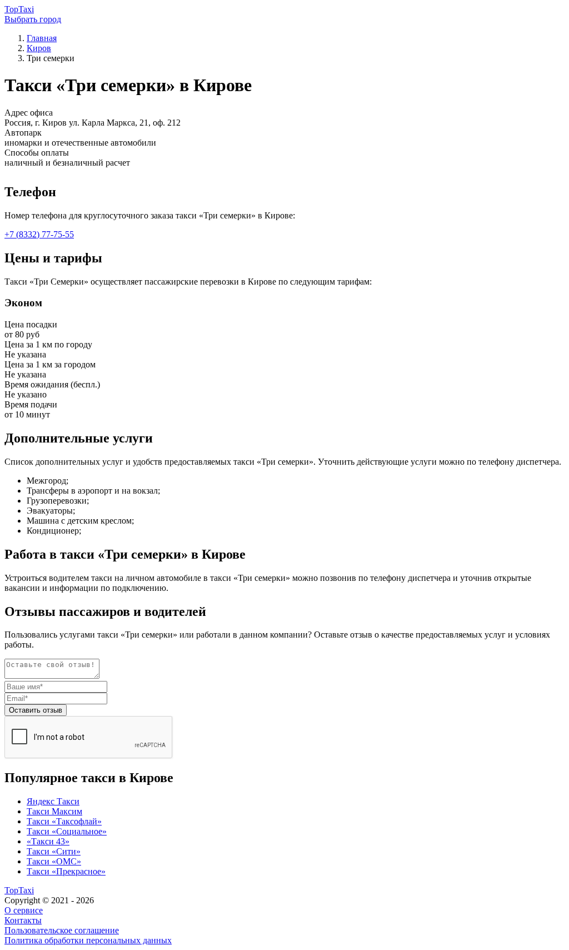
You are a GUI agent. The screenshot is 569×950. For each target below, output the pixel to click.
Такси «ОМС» (54, 861)
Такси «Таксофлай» (64, 821)
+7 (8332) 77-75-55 (39, 234)
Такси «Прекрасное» (66, 871)
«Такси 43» (48, 841)
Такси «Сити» (54, 851)
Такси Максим (54, 811)
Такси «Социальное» (67, 831)
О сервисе (23, 910)
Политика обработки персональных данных (88, 940)
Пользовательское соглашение (61, 930)
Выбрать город (32, 19)
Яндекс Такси (53, 801)
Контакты (23, 920)
